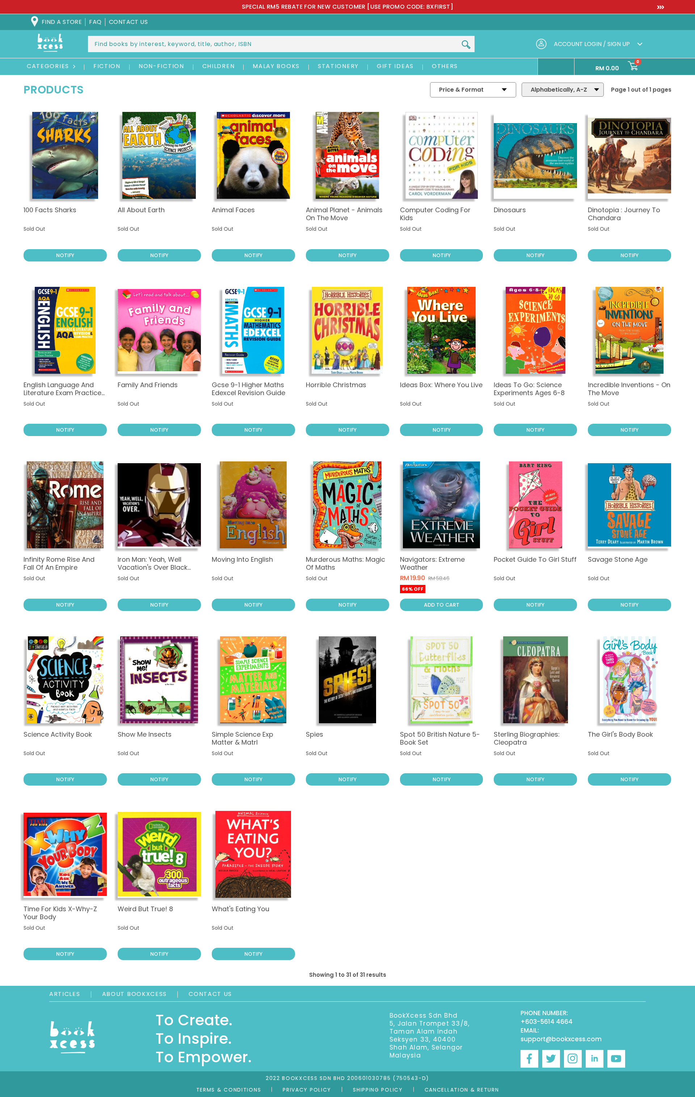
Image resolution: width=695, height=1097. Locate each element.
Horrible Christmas (336, 384)
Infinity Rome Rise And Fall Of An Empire (59, 563)
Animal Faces (233, 209)
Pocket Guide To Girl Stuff (535, 559)
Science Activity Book (58, 734)
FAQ (95, 22)
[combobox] (281, 44)
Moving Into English (242, 559)
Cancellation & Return (462, 1089)
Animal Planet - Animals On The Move (344, 213)
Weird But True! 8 (145, 908)
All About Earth (141, 209)
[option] (347, 7)
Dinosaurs (510, 209)
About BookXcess (134, 994)
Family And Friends (148, 384)
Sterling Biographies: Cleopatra (527, 738)
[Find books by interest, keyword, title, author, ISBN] (466, 45)
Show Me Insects (145, 734)
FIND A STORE (62, 22)
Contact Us (210, 994)
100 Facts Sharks (50, 209)
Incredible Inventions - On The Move (629, 388)
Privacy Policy (307, 1089)
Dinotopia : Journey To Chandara (624, 213)
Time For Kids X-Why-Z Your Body (60, 912)
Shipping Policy (378, 1089)
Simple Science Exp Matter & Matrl (242, 738)
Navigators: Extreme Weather (432, 563)
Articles (64, 994)
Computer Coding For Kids (435, 213)
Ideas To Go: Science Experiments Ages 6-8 (529, 388)
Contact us (128, 22)
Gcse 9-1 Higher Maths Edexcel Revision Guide (248, 388)
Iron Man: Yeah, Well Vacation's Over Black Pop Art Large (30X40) (153, 567)
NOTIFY (65, 255)
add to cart (441, 604)
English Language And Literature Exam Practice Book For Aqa (62, 392)
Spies (314, 734)
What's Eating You (240, 908)
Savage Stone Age (618, 559)
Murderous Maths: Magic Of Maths (345, 563)
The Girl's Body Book (620, 734)
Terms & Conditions (228, 1089)
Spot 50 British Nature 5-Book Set (440, 738)
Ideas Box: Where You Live (441, 384)
